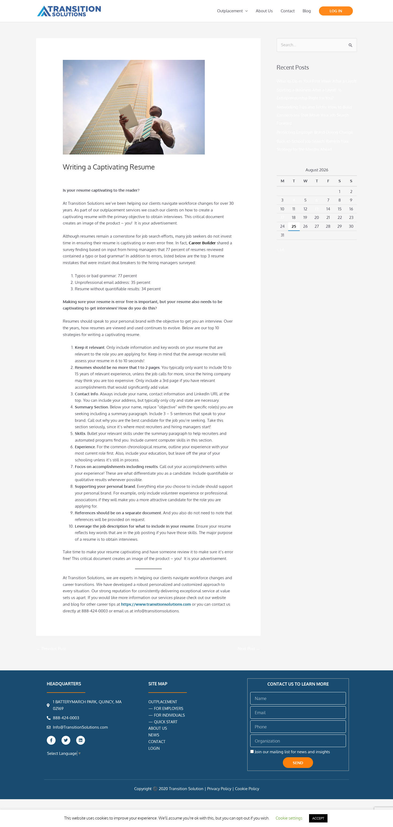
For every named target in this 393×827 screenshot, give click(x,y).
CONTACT (156, 741)
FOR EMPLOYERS (168, 708)
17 (282, 217)
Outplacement (230, 10)
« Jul (280, 249)
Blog (307, 10)
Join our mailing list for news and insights (292, 751)
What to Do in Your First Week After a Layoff (317, 81)
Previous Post (51, 648)
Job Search (88, 176)
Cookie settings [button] (289, 818)
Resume (107, 176)
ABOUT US (157, 728)
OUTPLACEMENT (162, 702)
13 (316, 208)
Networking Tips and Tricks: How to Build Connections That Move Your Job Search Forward (314, 115)
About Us (264, 10)
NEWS (153, 735)
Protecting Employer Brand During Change (315, 132)
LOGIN (154, 748)
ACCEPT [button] (318, 818)
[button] (336, 11)
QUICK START (166, 722)
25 (294, 226)
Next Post (249, 648)
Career (71, 176)
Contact (288, 10)
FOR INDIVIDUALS (169, 715)
